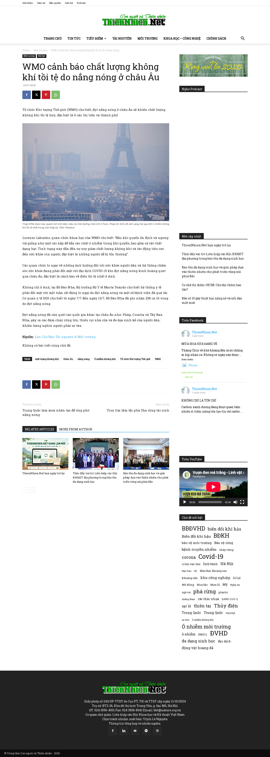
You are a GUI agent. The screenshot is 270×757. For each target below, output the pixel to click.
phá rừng (204, 591)
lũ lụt (237, 578)
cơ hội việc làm (191, 564)
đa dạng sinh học (198, 641)
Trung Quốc (213, 612)
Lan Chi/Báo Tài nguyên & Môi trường (65, 337)
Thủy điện (226, 605)
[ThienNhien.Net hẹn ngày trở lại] (45, 454)
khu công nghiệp (215, 577)
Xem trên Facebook (192, 372)
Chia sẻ (189, 376)
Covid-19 (210, 556)
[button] (243, 39)
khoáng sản (190, 578)
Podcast (81, 2)
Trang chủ (53, 38)
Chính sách (216, 38)
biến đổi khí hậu (224, 529)
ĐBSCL (202, 634)
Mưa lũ (215, 585)
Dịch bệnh (210, 564)
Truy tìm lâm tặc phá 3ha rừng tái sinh (138, 410)
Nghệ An (235, 584)
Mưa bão (202, 584)
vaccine (230, 613)
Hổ (195, 570)
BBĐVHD (193, 528)
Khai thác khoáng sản (213, 570)
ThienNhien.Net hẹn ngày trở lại (43, 473)
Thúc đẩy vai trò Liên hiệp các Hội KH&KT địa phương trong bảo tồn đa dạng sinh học (95, 477)
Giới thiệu (27, 2)
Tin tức (74, 38)
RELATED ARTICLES (39, 429)
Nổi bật (41, 56)
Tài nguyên (122, 38)
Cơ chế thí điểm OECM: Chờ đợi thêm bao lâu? (211, 287)
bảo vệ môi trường (197, 543)
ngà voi (186, 592)
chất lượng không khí (47, 358)
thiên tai (202, 606)
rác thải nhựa (208, 599)
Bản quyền (55, 2)
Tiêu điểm (94, 38)
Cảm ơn (41, 2)
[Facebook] (26, 95)
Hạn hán (186, 570)
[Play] (185, 502)
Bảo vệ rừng (223, 543)
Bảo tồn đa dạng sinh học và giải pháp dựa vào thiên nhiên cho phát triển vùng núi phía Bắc (145, 477)
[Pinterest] (46, 95)
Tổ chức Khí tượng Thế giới (135, 358)
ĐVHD (219, 633)
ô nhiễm (189, 634)
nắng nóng (84, 358)
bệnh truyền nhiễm (199, 549)
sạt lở (186, 606)
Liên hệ (69, 2)
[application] (213, 487)
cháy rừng (226, 550)
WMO (158, 358)
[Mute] (235, 502)
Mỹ (225, 584)
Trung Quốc (191, 612)
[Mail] (135, 731)
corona (189, 557)
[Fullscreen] (242, 502)
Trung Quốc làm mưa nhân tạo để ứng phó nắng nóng (55, 412)
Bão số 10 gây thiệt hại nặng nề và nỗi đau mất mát (212, 300)
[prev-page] (25, 490)
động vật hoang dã (197, 648)
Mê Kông (188, 585)
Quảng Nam (188, 599)
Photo (193, 365)
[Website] (157, 731)
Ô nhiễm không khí (105, 358)
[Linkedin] (124, 731)
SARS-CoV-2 (230, 599)
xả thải (185, 619)
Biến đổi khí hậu (196, 536)
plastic (223, 592)
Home (26, 50)
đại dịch (224, 641)
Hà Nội (227, 563)
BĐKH (221, 535)
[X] (36, 95)
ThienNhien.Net (204, 332)
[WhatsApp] (55, 95)
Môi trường (148, 38)
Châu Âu (68, 358)
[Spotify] (146, 731)
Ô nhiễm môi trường (206, 626)
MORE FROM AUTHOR (75, 429)
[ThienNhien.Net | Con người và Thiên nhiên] (135, 20)
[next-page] (31, 490)
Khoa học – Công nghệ (182, 38)
